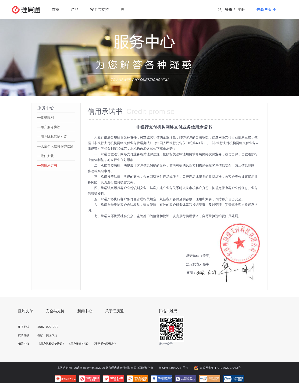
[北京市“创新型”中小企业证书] (233, 378)
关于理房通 (114, 311)
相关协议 (23, 343)
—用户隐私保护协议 (52, 137)
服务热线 (23, 326)
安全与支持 (99, 9)
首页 (55, 9)
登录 (228, 9)
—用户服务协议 (48, 127)
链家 (40, 335)
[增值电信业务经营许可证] (137, 378)
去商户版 (263, 9)
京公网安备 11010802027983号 (220, 367)
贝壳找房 (51, 335)
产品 (74, 9)
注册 (241, 9)
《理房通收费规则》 (104, 343)
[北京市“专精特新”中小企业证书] (209, 378)
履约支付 (25, 311)
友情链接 (23, 335)
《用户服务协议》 (79, 343)
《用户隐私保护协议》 (51, 343)
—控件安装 (45, 156)
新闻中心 (84, 311)
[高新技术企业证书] (113, 378)
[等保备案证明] (161, 378)
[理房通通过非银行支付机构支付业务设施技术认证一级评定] (185, 378)
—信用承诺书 (47, 165)
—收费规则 (45, 117)
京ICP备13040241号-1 (173, 367)
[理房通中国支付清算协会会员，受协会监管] (89, 378)
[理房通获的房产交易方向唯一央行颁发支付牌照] (65, 378)
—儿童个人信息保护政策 (55, 146)
